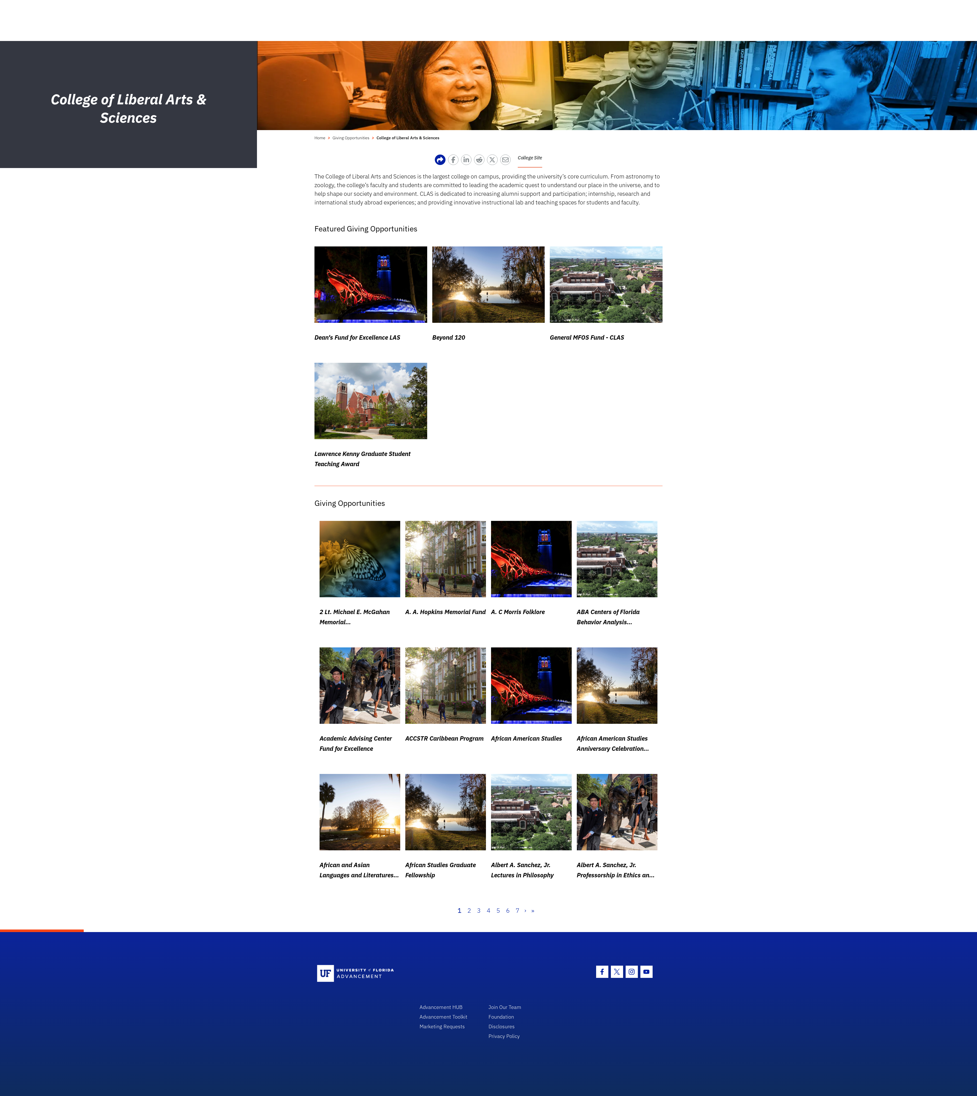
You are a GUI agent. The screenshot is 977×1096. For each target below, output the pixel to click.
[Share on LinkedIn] (467, 161)
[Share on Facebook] (454, 161)
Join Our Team (505, 1007)
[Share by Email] (506, 161)
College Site (530, 158)
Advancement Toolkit (443, 1016)
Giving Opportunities (351, 137)
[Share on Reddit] (480, 161)
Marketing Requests (442, 1026)
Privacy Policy (504, 1036)
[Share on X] (493, 161)
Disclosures (502, 1026)
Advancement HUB (441, 1007)
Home (319, 137)
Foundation (501, 1016)
